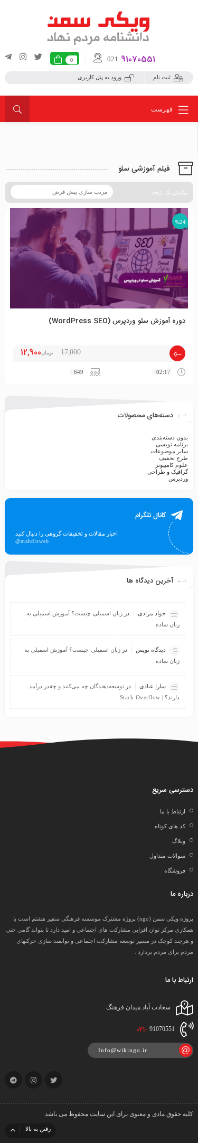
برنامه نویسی (172, 444)
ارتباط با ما (172, 811)
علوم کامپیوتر (171, 465)
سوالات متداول (167, 855)
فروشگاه (174, 870)
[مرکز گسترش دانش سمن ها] (99, 27)
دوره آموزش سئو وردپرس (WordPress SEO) (117, 321)
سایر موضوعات (169, 451)
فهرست (162, 109)
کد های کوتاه (170, 826)
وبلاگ (178, 841)
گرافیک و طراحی (167, 472)
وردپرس (178, 478)
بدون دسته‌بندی (170, 437)
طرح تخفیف (173, 458)
